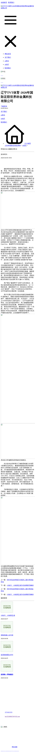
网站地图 (14, 747)
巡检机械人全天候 (7, 635)
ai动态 (3, 118)
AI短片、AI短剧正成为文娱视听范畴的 (20, 585)
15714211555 (8, 712)
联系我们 (11, 2)
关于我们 (4, 111)
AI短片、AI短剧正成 (8, 615)
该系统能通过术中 (7, 655)
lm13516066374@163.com (12, 716)
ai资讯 (3, 115)
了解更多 (4, 106)
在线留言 (4, 2)
